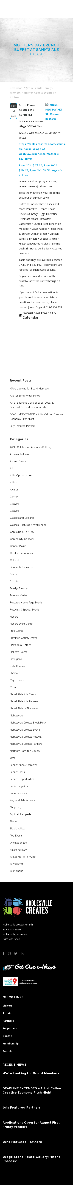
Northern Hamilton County (25, 750)
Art (11, 468)
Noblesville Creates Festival (25, 736)
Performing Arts (19, 786)
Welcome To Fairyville (22, 856)
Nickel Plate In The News (24, 708)
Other (13, 758)
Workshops (16, 871)
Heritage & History (20, 645)
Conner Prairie (18, 546)
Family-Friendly (19, 588)
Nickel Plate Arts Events (23, 694)
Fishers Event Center (21, 623)
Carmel (14, 496)
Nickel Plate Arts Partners (24, 701)
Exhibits (14, 581)
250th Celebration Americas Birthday (31, 447)
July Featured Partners (22, 426)
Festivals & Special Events (24, 609)
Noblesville (16, 715)
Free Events (16, 630)
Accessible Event (19, 454)
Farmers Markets (19, 595)
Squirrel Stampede (20, 814)
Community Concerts (22, 539)
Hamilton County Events (37, 92)
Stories (14, 821)
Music (13, 687)
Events (37, 88)
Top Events (16, 835)
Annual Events (18, 461)
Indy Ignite (16, 659)
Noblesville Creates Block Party (28, 722)
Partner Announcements (23, 765)
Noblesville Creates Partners (26, 743)
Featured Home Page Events (26, 602)
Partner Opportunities (22, 779)
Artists (13, 482)
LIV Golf (14, 673)
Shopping (15, 807)
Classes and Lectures (22, 517)
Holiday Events (18, 652)
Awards (14, 489)
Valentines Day (18, 849)
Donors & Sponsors (21, 567)
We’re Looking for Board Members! (30, 388)
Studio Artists (17, 828)
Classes (14, 503)
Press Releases (18, 793)
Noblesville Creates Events (25, 729)
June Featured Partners (22, 1142)
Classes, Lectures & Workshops (28, 524)
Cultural (14, 560)
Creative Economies (21, 553)
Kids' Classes (17, 666)
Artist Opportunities (21, 475)
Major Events (17, 680)
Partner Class (17, 772)
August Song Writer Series (25, 395)
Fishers (14, 616)
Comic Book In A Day (22, 532)
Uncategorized (18, 842)
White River (16, 863)
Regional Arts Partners (22, 800)
